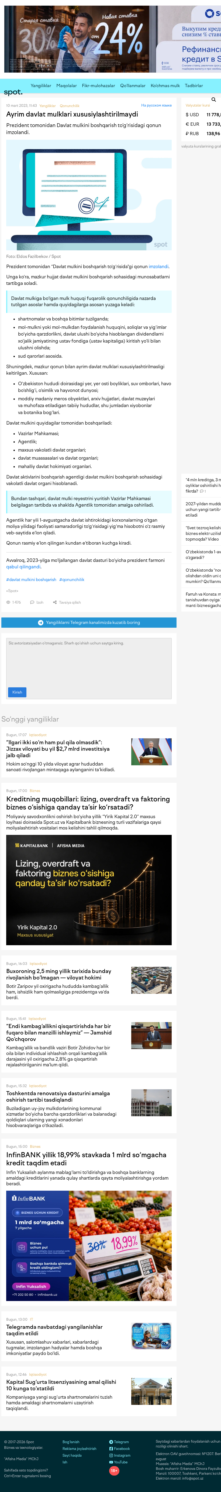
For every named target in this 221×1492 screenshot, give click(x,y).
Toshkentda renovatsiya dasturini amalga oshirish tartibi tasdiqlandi (58, 1096)
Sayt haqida (72, 1455)
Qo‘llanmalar (133, 85)
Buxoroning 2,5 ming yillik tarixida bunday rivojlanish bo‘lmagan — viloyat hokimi (58, 974)
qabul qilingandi (23, 566)
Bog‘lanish (71, 1442)
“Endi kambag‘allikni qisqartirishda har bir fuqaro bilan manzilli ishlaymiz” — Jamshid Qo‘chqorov (59, 1032)
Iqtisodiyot (38, 735)
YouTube (120, 1462)
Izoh (39, 602)
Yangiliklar (41, 85)
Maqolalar (66, 85)
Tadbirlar (194, 85)
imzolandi (158, 266)
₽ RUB (192, 133)
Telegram (121, 1442)
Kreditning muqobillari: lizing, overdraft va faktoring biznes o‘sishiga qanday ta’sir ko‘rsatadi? (88, 803)
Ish (65, 1462)
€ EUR (192, 124)
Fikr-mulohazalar (98, 85)
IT (31, 1319)
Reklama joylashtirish (79, 1449)
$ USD (192, 114)
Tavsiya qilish (69, 602)
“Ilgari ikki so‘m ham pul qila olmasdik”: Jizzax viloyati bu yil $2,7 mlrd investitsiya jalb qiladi (58, 749)
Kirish (17, 692)
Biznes (35, 791)
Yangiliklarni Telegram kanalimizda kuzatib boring (92, 622)
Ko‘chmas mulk (165, 85)
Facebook (121, 1449)
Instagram (121, 1455)
